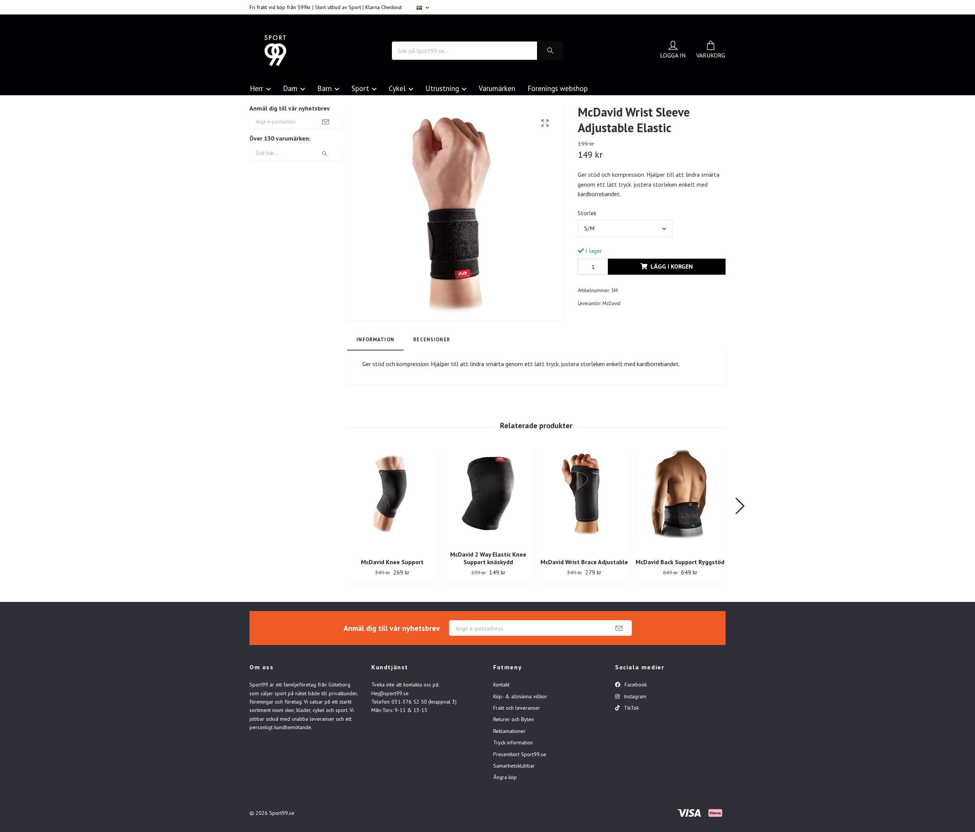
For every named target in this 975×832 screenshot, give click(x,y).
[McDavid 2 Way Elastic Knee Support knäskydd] (488, 496)
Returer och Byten (513, 719)
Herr (256, 88)
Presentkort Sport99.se (519, 754)
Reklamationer (509, 731)
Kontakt (501, 684)
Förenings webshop (557, 88)
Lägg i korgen (672, 266)
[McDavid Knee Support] (392, 500)
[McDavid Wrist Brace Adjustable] (584, 500)
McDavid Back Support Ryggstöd (680, 562)
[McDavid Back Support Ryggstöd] (680, 500)
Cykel (397, 88)
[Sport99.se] (275, 50)
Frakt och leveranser (516, 707)
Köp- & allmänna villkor (520, 696)
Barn (324, 88)
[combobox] (625, 228)
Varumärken (497, 88)
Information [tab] (375, 339)
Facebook (635, 684)
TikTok (630, 707)
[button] (739, 506)
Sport (360, 88)
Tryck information (513, 742)
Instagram (634, 696)
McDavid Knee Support (392, 562)
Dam (290, 88)
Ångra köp (505, 777)
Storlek (587, 213)
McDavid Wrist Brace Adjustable (584, 562)
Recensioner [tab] (431, 339)
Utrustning (442, 88)
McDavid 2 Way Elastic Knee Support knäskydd (488, 558)
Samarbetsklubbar (514, 765)
